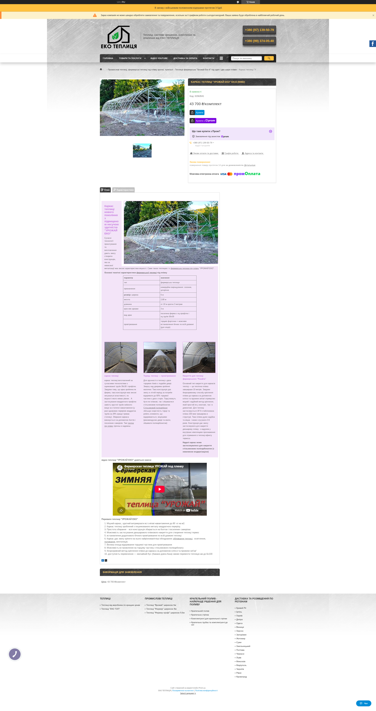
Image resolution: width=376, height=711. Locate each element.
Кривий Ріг (241, 608)
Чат (366, 703)
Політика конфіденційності (206, 691)
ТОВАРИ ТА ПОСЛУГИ (130, 58)
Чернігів (240, 669)
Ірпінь (239, 612)
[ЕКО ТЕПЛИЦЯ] (119, 36)
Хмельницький (243, 646)
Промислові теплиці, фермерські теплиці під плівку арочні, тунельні (140, 69)
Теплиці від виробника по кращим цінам (120, 605)
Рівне (238, 673)
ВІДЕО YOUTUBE (159, 58)
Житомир (240, 638)
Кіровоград (241, 676)
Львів (238, 657)
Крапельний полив (200, 611)
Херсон (239, 631)
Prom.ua (202, 688)
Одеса (239, 623)
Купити (199, 112)
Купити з (200, 120)
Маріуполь (241, 665)
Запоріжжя (241, 635)
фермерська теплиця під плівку (185, 268)
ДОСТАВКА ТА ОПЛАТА (185, 58)
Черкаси (240, 654)
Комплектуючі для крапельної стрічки (209, 618)
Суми (238, 642)
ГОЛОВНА (108, 58)
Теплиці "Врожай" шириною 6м (161, 605)
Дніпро (239, 619)
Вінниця (240, 627)
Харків (239, 615)
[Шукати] (269, 58)
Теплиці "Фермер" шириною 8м (161, 609)
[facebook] (102, 561)
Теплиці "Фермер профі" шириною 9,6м (165, 612)
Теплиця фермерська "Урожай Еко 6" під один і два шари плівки (206, 69)
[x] (106, 561)
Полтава (240, 650)
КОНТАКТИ (208, 58)
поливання (109, 541)
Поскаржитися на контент (183, 691)
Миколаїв (240, 661)
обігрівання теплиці (182, 538)
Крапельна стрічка (200, 615)
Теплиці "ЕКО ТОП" (110, 609)
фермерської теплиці (146, 273)
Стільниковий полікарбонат (155, 408)
